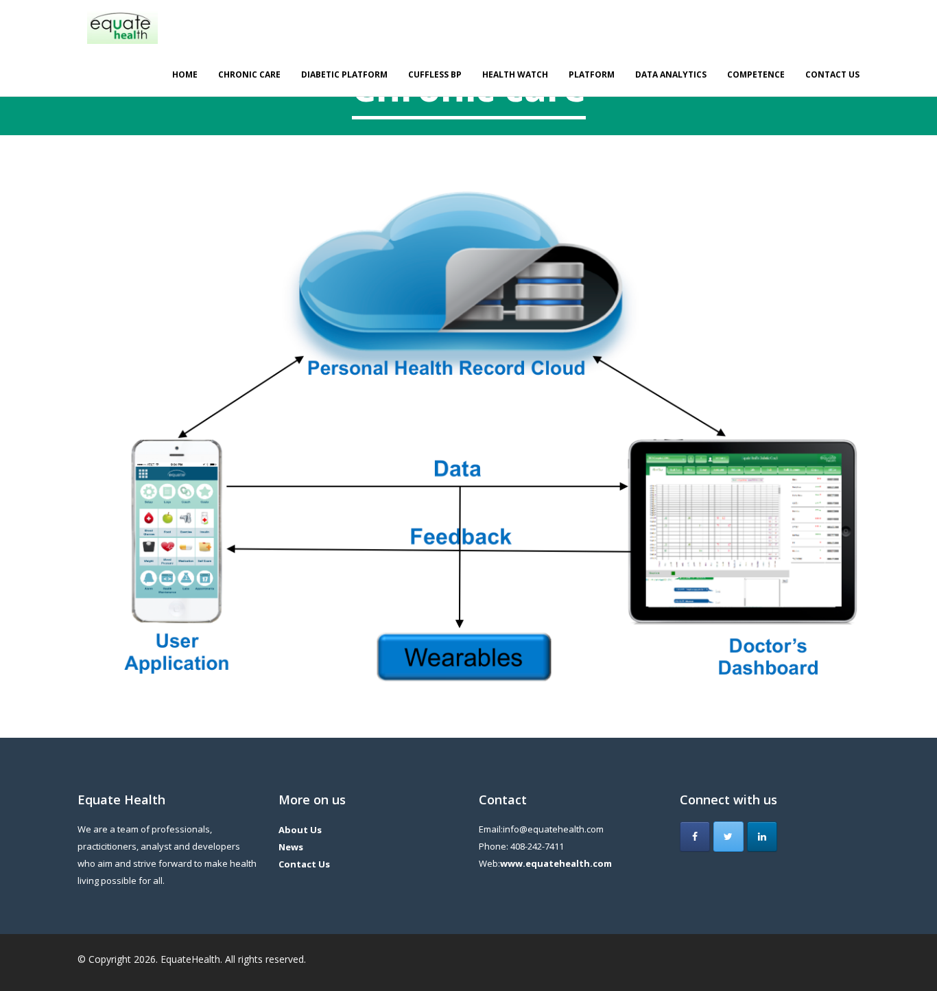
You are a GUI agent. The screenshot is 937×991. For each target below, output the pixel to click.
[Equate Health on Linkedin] (762, 836)
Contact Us (832, 74)
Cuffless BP (435, 74)
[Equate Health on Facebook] (695, 836)
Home (185, 74)
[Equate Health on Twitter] (728, 836)
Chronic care (249, 74)
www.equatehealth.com (556, 863)
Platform (592, 74)
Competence (756, 74)
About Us (300, 830)
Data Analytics (671, 74)
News (290, 847)
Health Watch (515, 74)
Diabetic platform (344, 74)
